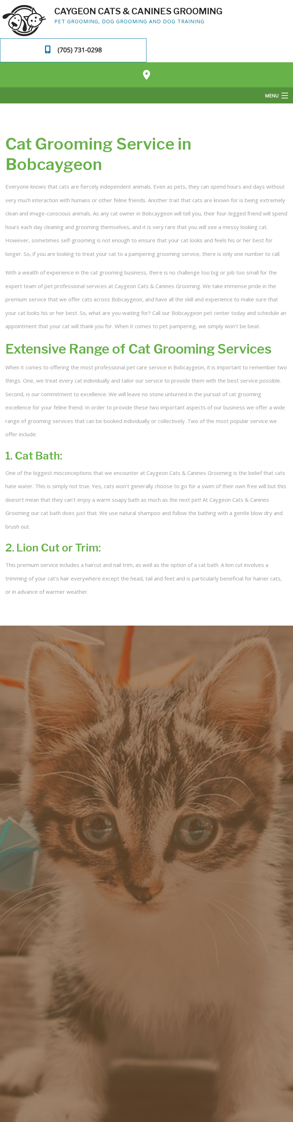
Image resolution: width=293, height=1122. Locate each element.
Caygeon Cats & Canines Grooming (138, 11)
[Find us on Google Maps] (146, 74)
